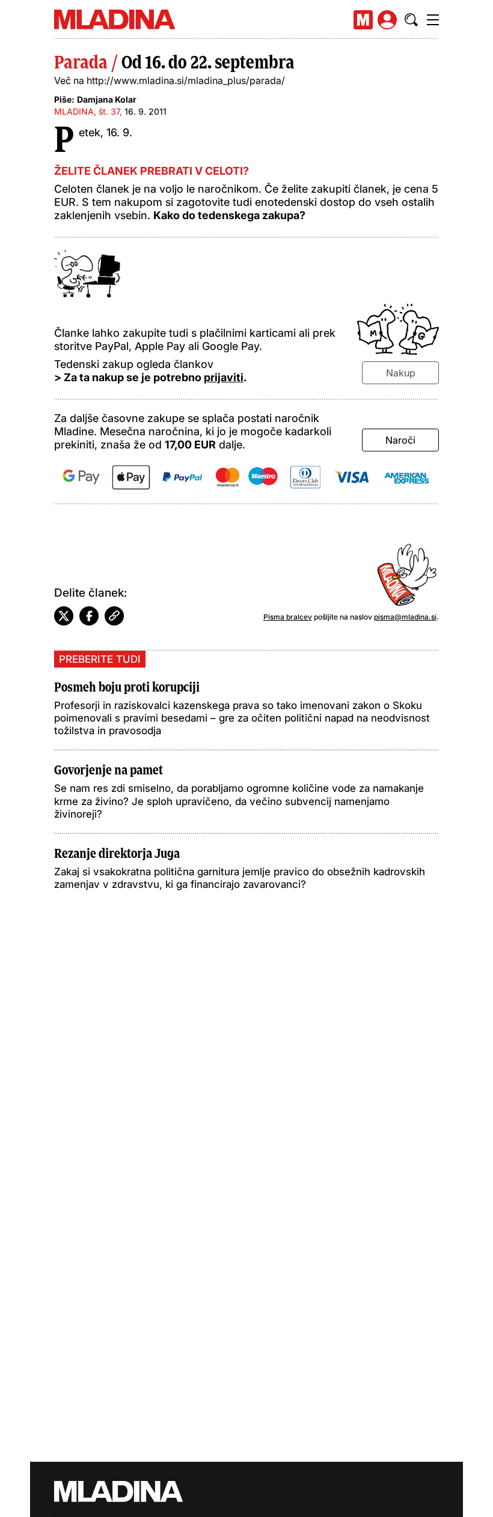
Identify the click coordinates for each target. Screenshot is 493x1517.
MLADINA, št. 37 (87, 111)
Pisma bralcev (287, 616)
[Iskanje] (411, 19)
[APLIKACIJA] (363, 19)
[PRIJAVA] (387, 19)
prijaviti (223, 377)
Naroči (400, 440)
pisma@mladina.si (405, 616)
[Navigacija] (433, 20)
